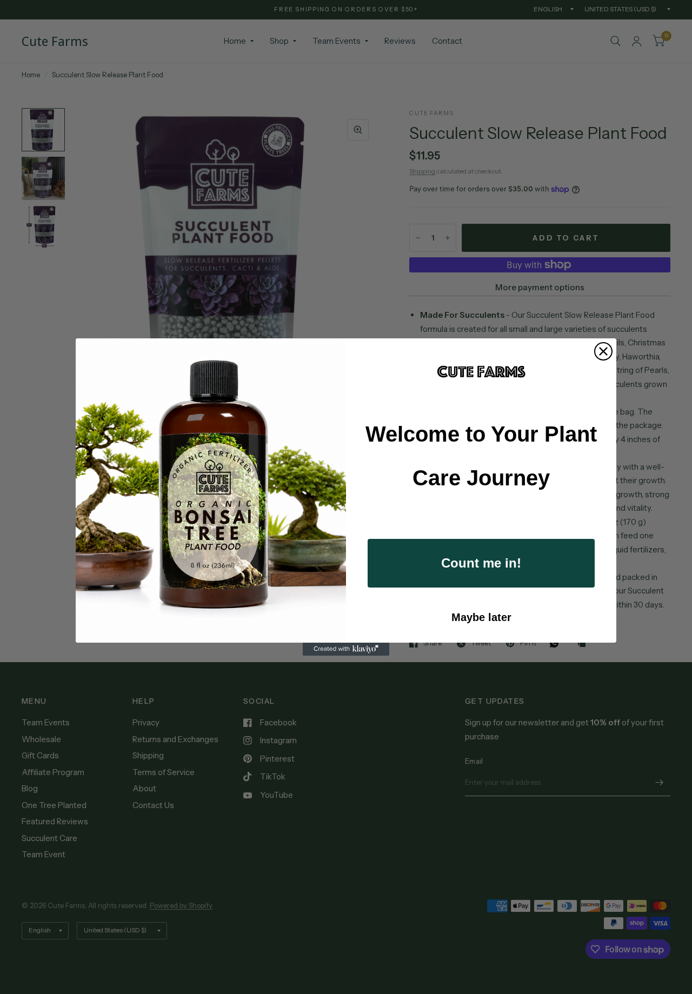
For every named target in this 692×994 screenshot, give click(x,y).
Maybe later (481, 617)
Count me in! (481, 563)
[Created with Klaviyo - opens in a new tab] (346, 649)
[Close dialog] (603, 351)
